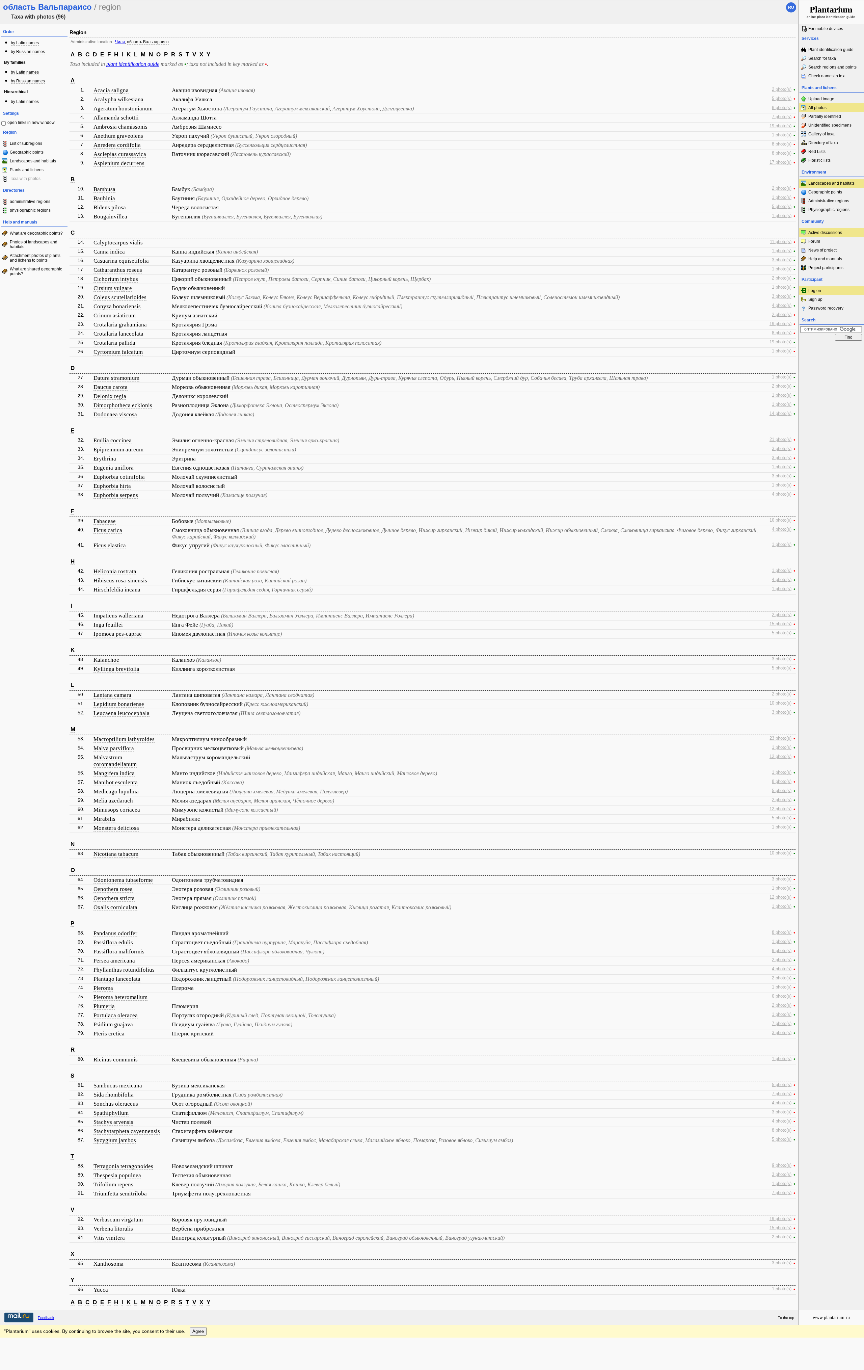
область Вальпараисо (148, 41)
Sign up (815, 299)
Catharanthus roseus (117, 270)
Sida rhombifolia (113, 1094)
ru (791, 7)
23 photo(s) (780, 738)
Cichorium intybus (115, 279)
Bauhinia (104, 198)
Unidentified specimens (830, 125)
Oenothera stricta (114, 898)
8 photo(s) (781, 107)
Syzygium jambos (114, 1140)
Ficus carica (107, 530)
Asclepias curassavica (119, 154)
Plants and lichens (27, 169)
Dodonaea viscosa (115, 414)
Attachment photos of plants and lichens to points (35, 258)
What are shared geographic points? (36, 271)
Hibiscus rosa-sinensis (120, 580)
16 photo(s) (780, 520)
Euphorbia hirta (112, 486)
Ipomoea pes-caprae (117, 634)
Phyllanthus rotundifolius (124, 970)
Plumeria (104, 1006)
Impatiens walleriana (118, 615)
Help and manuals (825, 259)
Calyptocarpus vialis (118, 242)
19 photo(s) (780, 126)
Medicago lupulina (116, 791)
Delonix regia (109, 396)
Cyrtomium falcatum (118, 352)
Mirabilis (104, 819)
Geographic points (27, 152)
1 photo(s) (781, 135)
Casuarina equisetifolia (121, 261)
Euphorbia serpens (115, 495)
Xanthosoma (108, 1264)
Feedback (46, 1318)
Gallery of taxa (821, 134)
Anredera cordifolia (117, 145)
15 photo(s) (780, 624)
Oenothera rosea (113, 889)
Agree (198, 1331)
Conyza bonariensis (117, 306)
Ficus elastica (109, 545)
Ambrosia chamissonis (120, 127)
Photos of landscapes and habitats (33, 244)
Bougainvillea (110, 216)
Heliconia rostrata (114, 571)
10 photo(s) (780, 703)
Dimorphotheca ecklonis (122, 405)
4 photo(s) (781, 305)
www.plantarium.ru (831, 1317)
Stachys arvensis (113, 1122)
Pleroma (103, 988)
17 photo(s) (780, 162)
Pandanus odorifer (115, 933)
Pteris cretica (109, 1033)
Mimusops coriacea (116, 810)
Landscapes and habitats (33, 161)
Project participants (825, 267)
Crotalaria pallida (114, 343)
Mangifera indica (114, 773)
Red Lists (817, 151)
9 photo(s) (781, 950)
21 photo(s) (780, 439)
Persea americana (114, 960)
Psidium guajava (113, 1024)
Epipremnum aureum (118, 449)
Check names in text (826, 76)
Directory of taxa (823, 142)
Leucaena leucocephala (121, 713)
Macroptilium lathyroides (124, 739)
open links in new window (31, 122)
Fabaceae (104, 521)
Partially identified (824, 116)
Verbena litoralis (113, 1229)
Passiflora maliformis (118, 951)
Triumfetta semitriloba (120, 1193)
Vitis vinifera (109, 1238)
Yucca (100, 1290)
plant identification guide (132, 64)
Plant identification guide (831, 49)
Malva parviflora (113, 748)
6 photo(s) (781, 996)
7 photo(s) (781, 116)
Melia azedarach (113, 800)
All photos (817, 107)
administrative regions (30, 201)
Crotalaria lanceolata (118, 334)
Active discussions (825, 232)
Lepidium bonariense (118, 704)
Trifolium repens (113, 1184)
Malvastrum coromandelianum (115, 760)
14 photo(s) (780, 413)
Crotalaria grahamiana (120, 324)
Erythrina (104, 458)
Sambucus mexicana (117, 1085)
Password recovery (825, 308)
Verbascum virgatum (118, 1219)
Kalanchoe (106, 660)
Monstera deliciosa (116, 828)
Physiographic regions (828, 209)
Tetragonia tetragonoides (123, 1166)
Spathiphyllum (111, 1113)
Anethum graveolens (118, 136)
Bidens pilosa (109, 207)
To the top (786, 1318)
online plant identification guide (831, 12)
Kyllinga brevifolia (116, 669)
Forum (814, 241)
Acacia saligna (111, 90)
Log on (814, 290)
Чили (120, 41)
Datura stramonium (116, 378)
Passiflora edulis (113, 942)
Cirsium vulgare (112, 288)
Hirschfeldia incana (116, 589)
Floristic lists (819, 160)
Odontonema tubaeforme (123, 880)
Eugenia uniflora (113, 468)
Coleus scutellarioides (119, 297)
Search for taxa (822, 58)
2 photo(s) (781, 89)
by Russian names (28, 51)
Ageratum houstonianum (123, 108)
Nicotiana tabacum (115, 854)
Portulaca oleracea (115, 1015)
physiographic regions (30, 210)
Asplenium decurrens (118, 163)
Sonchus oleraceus (115, 1104)
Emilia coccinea (112, 440)
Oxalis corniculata (115, 907)
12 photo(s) (780, 756)
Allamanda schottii (116, 117)
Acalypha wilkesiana (118, 99)
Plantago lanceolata (116, 979)
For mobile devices (825, 28)
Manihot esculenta (115, 782)
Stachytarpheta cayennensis (126, 1131)
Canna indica (109, 251)
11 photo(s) (780, 241)
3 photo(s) (781, 260)
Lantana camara (112, 695)
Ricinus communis (115, 1059)
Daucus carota (110, 387)
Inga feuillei (108, 625)
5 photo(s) (781, 98)
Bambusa (104, 189)
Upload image (821, 99)
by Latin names (25, 43)
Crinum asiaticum (114, 315)
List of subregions (26, 143)
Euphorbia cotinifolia (119, 477)
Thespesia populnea (117, 1175)
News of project (822, 250)
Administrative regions (828, 201)
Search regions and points (832, 67)
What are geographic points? (36, 233)
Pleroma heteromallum (120, 997)
